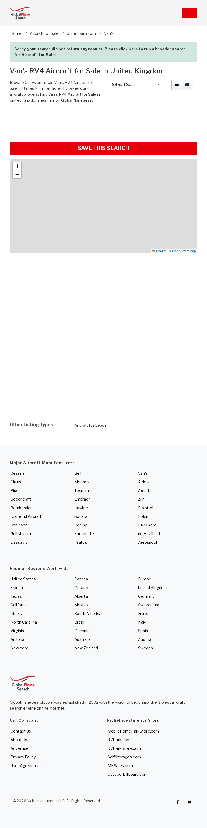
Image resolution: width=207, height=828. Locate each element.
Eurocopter (84, 533)
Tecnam (81, 490)
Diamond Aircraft (26, 516)
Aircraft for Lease (90, 425)
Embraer (82, 499)
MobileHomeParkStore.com (133, 731)
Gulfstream (21, 533)
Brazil (79, 622)
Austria (144, 639)
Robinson (19, 525)
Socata (81, 516)
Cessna (18, 473)
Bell (77, 473)
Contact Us (21, 731)
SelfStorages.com (124, 757)
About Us (19, 739)
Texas (16, 596)
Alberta (81, 596)
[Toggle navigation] (189, 13)
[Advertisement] (103, 121)
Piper (15, 490)
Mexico (81, 605)
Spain (143, 630)
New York (19, 648)
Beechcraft (21, 499)
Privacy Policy (23, 757)
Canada (81, 579)
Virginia (17, 630)
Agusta (144, 490)
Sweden (145, 648)
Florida (17, 587)
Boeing (81, 525)
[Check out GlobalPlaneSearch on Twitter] (189, 802)
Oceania (81, 630)
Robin (143, 516)
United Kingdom (152, 587)
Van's (143, 473)
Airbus (144, 482)
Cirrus (16, 482)
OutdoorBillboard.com (128, 774)
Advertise (20, 748)
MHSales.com (120, 765)
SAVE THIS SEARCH (103, 148)
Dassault (19, 542)
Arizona (17, 639)
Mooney (81, 482)
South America (88, 613)
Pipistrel (145, 507)
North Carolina (24, 622)
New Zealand (86, 648)
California (19, 605)
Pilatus (80, 542)
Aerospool (147, 542)
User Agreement (26, 765)
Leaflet (160, 250)
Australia (82, 639)
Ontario (81, 587)
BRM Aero (147, 525)
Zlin (141, 499)
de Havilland (149, 533)
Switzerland (148, 605)
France (144, 613)
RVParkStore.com (124, 748)
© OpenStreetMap (182, 250)
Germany (146, 596)
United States (23, 579)
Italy (142, 622)
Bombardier (21, 507)
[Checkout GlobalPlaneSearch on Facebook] (177, 802)
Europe (144, 579)
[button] (17, 166)
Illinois (16, 613)
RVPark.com (119, 739)
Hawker (81, 507)
